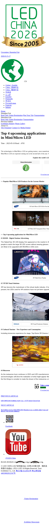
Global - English (11, 85)
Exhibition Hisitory (8, 124)
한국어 (8, 101)
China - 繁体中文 (12, 90)
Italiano (8, 107)
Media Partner (25, 128)
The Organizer (6, 128)
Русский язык (10, 103)
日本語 (8, 92)
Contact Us (16, 128)
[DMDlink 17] (26, 171)
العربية (7, 95)
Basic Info (4, 115)
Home (3, 111)
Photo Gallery (20, 124)
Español (8, 97)
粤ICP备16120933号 (23, 471)
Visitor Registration (16, 115)
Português (9, 99)
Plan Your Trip (28, 115)
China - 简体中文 (12, 87)
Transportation (39, 115)
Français (8, 105)
